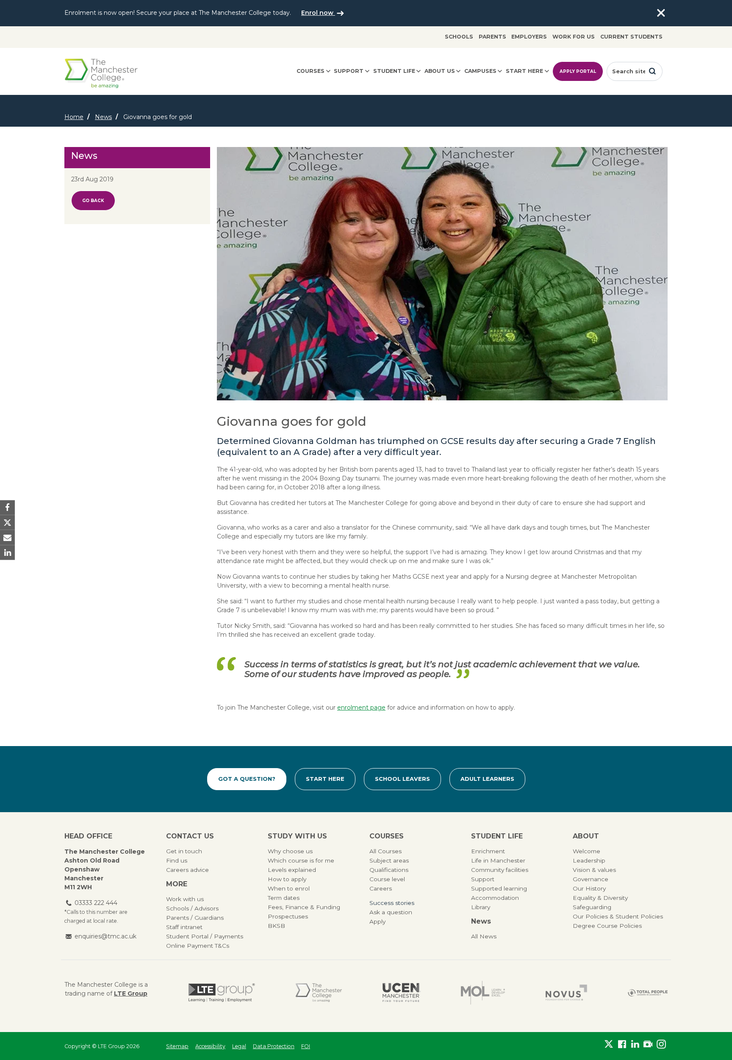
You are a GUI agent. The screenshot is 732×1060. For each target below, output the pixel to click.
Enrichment (488, 851)
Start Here (325, 778)
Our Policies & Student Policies (618, 916)
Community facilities (499, 869)
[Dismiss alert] (661, 13)
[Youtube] (647, 1044)
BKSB (276, 925)
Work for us (573, 36)
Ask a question (390, 912)
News (103, 117)
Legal (239, 1046)
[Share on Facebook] (7, 507)
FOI (305, 1046)
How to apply (287, 879)
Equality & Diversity (600, 897)
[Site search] (652, 71)
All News (483, 936)
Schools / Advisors (192, 908)
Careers (380, 888)
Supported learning (499, 888)
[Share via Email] (7, 537)
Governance (590, 879)
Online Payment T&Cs (197, 945)
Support (348, 71)
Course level (387, 879)
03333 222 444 (96, 903)
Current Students (631, 36)
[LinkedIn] (635, 1044)
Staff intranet (184, 927)
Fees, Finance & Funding (304, 907)
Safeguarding (592, 907)
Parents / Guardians (195, 917)
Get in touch (184, 851)
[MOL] (483, 993)
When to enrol (289, 888)
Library (480, 907)
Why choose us (290, 851)
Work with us (185, 899)
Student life (394, 71)
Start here (524, 71)
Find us (176, 860)
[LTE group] (222, 992)
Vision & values (594, 869)
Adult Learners (487, 778)
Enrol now (318, 13)
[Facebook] (622, 1044)
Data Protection (273, 1046)
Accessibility (210, 1046)
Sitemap (177, 1046)
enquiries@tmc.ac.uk (105, 936)
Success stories (391, 902)
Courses (310, 71)
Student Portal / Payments (204, 936)
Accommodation (495, 897)
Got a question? (246, 778)
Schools (459, 36)
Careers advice (187, 869)
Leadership (589, 860)
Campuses (480, 71)
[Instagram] (661, 1044)
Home (73, 117)
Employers (529, 36)
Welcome (586, 851)
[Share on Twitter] (7, 522)
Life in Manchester (498, 860)
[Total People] (648, 992)
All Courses (385, 851)
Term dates (283, 897)
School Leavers (402, 778)
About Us (439, 71)
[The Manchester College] (319, 992)
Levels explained (292, 869)
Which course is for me (301, 860)
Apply (377, 921)
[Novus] (566, 993)
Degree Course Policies (607, 925)
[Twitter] (609, 1044)
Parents (492, 36)
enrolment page (361, 707)
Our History (589, 888)
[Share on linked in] (7, 552)
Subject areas (389, 860)
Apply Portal (578, 71)
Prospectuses (288, 916)
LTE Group (130, 993)
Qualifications (388, 869)
